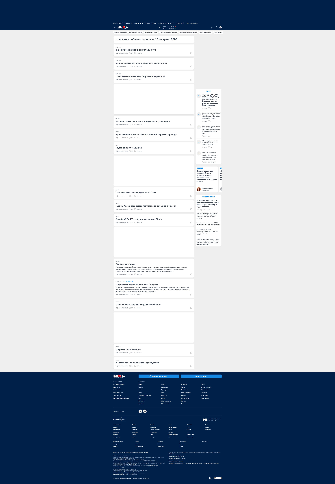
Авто (140, 384)
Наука (163, 398)
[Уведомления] (216, 27)
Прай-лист (116, 387)
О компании (117, 390)
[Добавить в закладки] (191, 53)
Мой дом (164, 395)
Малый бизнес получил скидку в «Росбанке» (138, 304)
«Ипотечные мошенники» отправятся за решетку (140, 76)
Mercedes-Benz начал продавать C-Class (136, 192)
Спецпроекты (205, 398)
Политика (184, 390)
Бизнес (141, 387)
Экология (204, 392)
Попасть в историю (125, 264)
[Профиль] (220, 27)
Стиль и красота (206, 387)
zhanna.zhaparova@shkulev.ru (120, 471)
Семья (183, 404)
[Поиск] (212, 27)
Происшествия (186, 392)
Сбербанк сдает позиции (128, 349)
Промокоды (194, 23)
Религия (183, 401)
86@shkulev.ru (132, 464)
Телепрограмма (145, 23)
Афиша (154, 23)
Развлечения (185, 398)
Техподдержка (117, 395)
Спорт (203, 384)
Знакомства (129, 23)
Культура (164, 390)
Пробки (177, 23)
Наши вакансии (118, 392)
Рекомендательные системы (176, 461)
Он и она (184, 384)
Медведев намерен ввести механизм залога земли (141, 63)
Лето (162, 392)
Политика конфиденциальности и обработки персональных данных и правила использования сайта (194, 463)
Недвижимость (118, 23)
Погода (136, 23)
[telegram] (140, 411)
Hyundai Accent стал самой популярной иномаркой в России (146, 206)
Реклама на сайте (118, 384)
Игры (187, 23)
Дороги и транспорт (145, 395)
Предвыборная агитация (121, 398)
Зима (163, 384)
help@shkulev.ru (125, 467)
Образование (165, 404)
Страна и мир (205, 390)
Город (140, 392)
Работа (183, 395)
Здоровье (142, 404)
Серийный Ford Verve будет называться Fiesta (139, 219)
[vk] (145, 411)
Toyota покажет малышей (129, 148)
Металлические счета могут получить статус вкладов (143, 121)
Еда (140, 398)
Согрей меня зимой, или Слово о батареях (137, 284)
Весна (140, 390)
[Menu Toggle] (114, 27)
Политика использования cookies (177, 458)
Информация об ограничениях (176, 456)
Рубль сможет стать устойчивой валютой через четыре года (146, 134)
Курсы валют (169, 23)
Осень (183, 387)
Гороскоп (161, 23)
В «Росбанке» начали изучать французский (137, 363)
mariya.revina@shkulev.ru (119, 474)
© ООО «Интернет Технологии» (141, 478)
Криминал (164, 387)
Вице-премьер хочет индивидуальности (136, 50)
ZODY (182, 23)
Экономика (204, 395)
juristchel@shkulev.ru (153, 465)
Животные (142, 401)
